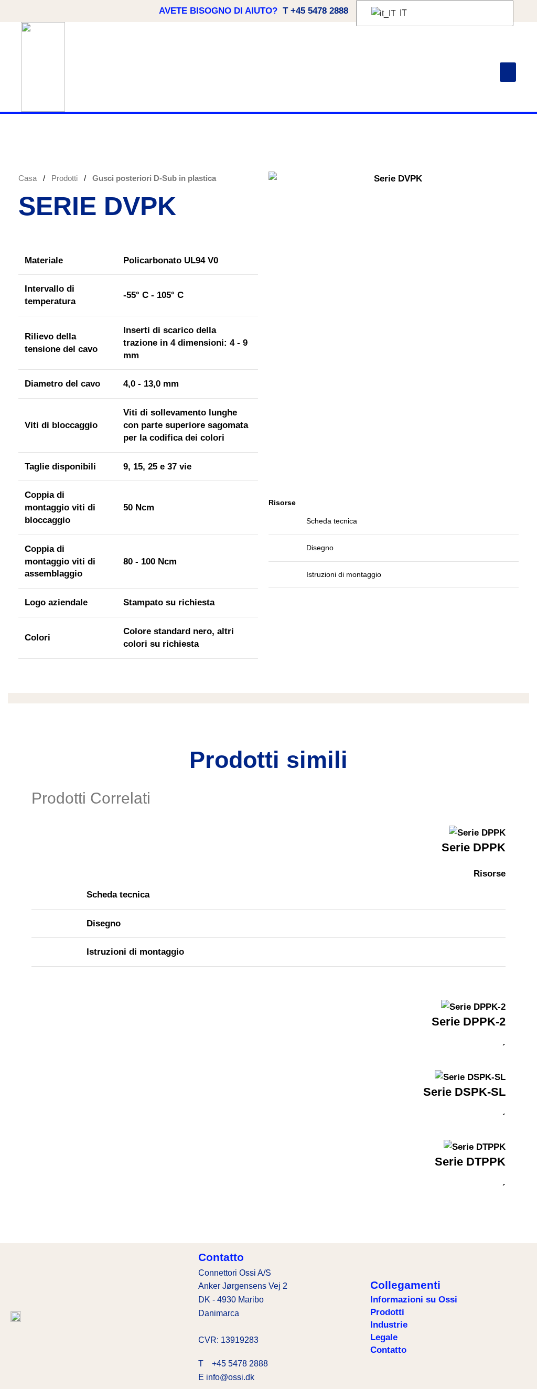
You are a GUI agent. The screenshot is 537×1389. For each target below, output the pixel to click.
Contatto (388, 1350)
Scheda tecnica (331, 521)
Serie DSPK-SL (464, 1091)
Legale (384, 1337)
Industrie (388, 1325)
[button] (508, 72)
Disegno (320, 547)
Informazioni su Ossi (413, 1300)
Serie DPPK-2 (469, 1021)
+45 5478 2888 (240, 1363)
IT (402, 12)
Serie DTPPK (470, 1161)
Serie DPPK (474, 847)
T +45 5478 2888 (315, 11)
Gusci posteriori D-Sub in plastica (154, 178)
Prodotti (65, 178)
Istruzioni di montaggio (343, 574)
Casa (28, 178)
